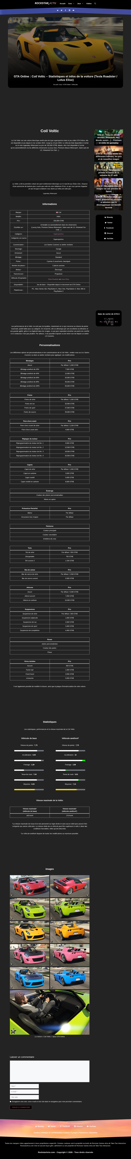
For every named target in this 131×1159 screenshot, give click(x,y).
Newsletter (93, 1133)
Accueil (62, 4)
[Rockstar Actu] (45, 3)
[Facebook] (65, 10)
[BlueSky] (58, 10)
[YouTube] (73, 10)
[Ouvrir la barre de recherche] (95, 3)
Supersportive (58, 234)
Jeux (79, 4)
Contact (66, 1133)
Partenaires (83, 1133)
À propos (74, 1133)
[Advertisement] (65, 102)
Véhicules (75, 84)
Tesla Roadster (53, 279)
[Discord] (69, 10)
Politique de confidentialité (51, 1133)
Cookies (37, 1133)
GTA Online (66, 84)
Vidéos (88, 4)
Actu (70, 4)
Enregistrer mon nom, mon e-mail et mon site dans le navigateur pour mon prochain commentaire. (47, 1101)
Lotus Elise (65, 279)
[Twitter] (61, 10)
